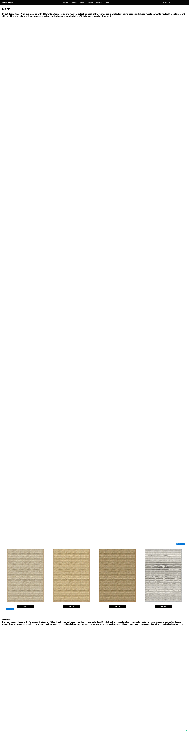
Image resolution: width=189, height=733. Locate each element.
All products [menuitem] (73, 2)
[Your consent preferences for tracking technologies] (186, 730)
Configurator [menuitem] (99, 2)
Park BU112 (25, 606)
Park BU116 (117, 606)
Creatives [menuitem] (90, 2)
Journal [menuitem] (107, 2)
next (184, 543)
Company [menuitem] (82, 2)
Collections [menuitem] (65, 2)
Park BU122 (163, 606)
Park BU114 (71, 606)
